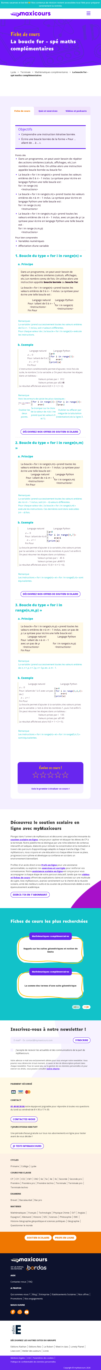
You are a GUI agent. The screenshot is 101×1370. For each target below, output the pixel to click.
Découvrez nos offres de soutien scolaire (50, 431)
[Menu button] (88, 13)
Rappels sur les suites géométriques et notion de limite (51, 950)
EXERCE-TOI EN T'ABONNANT (30, 894)
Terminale (25, 72)
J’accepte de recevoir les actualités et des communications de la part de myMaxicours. (50, 1052)
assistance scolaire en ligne (47, 871)
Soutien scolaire (38, 1237)
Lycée (13, 72)
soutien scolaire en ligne (24, 839)
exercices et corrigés (53, 868)
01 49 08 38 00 (18, 1106)
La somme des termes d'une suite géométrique (50, 985)
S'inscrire (81, 1040)
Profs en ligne (49, 865)
